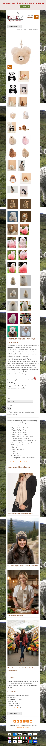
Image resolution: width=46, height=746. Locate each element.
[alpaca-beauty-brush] (33, 380)
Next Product (24, 462)
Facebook (17, 708)
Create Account (33, 29)
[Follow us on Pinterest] (21, 721)
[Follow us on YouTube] (27, 721)
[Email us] (31, 721)
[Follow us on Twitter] (18, 721)
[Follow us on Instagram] (24, 721)
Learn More (25, 7)
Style (8, 398)
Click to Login (22, 29)
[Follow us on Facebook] (14, 721)
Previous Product (12, 462)
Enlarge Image (9, 67)
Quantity (9, 405)
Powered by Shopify (23, 727)
